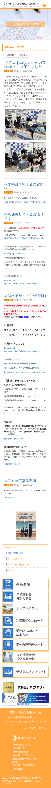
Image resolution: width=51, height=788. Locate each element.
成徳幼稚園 (18, 769)
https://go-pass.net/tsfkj (14, 253)
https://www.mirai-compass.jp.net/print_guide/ (24, 372)
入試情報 (8, 71)
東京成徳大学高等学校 (23, 755)
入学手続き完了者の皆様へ (23, 186)
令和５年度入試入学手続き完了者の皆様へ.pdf (24, 202)
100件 (23, 55)
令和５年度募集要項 (20, 481)
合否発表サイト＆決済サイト (24, 216)
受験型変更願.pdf (12, 464)
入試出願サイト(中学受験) (25, 296)
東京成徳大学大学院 (22, 745)
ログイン (43, 728)
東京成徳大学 (19, 748)
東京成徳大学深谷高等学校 (25, 765)
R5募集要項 (10, 497)
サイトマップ (29, 728)
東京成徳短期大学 (21, 752)
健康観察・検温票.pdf (14, 438)
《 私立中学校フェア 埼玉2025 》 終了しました (25, 65)
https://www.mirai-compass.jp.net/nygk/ (21, 364)
